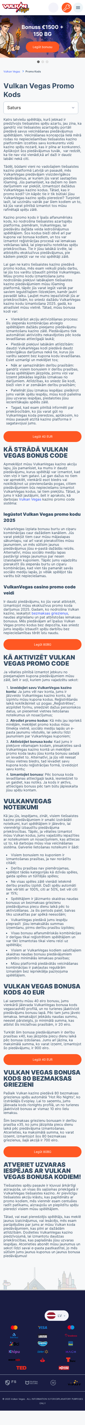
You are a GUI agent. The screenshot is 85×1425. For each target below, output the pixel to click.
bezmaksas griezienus (50, 613)
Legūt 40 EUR (43, 436)
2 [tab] (42, 61)
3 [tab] (47, 61)
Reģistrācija (67, 5)
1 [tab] (38, 61)
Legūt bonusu (42, 47)
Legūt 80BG (42, 644)
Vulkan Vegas (30, 499)
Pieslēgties (53, 5)
